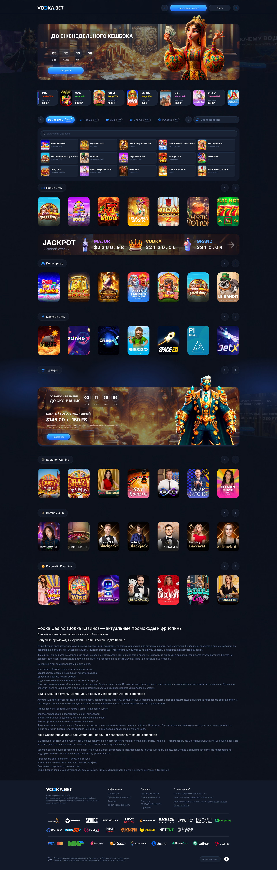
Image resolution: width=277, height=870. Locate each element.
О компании (113, 793)
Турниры (112, 801)
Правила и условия (150, 793)
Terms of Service (181, 805)
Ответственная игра (150, 797)
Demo (49, 228)
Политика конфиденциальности (151, 802)
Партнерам (146, 807)
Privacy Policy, (220, 801)
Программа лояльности (119, 797)
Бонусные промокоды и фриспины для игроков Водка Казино (73, 634)
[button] (41, 119)
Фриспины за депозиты (119, 805)
